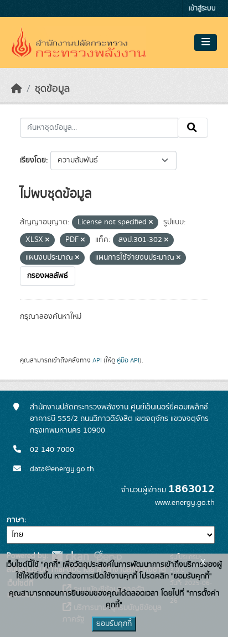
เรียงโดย (33, 160)
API (97, 360)
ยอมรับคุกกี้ (114, 623)
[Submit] (193, 128)
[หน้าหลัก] (16, 89)
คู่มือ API (128, 360)
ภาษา (15, 519)
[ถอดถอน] (151, 222)
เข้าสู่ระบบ (202, 8)
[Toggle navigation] (205, 42)
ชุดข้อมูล (52, 89)
